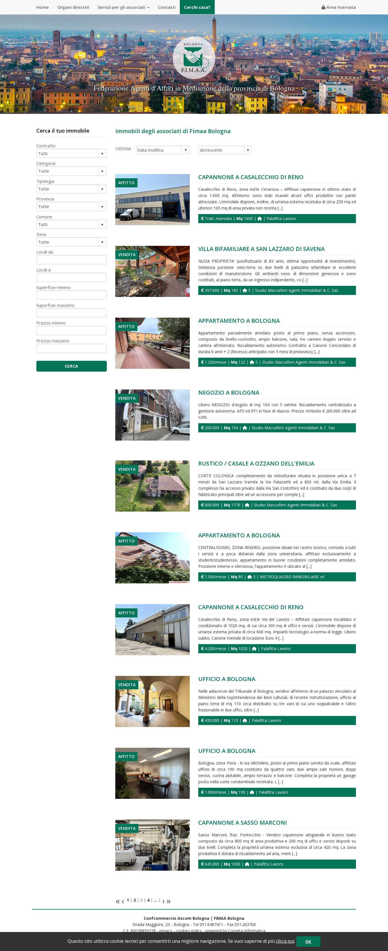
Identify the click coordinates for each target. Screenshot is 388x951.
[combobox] (159, 150)
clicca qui (285, 941)
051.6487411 (211, 924)
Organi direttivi (73, 7)
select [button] (185, 150)
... (155, 900)
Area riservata (340, 7)
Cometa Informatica (246, 930)
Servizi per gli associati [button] (122, 7)
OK (308, 941)
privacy (165, 930)
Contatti (167, 7)
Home (42, 7)
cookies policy (189, 930)
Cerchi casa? (197, 7)
